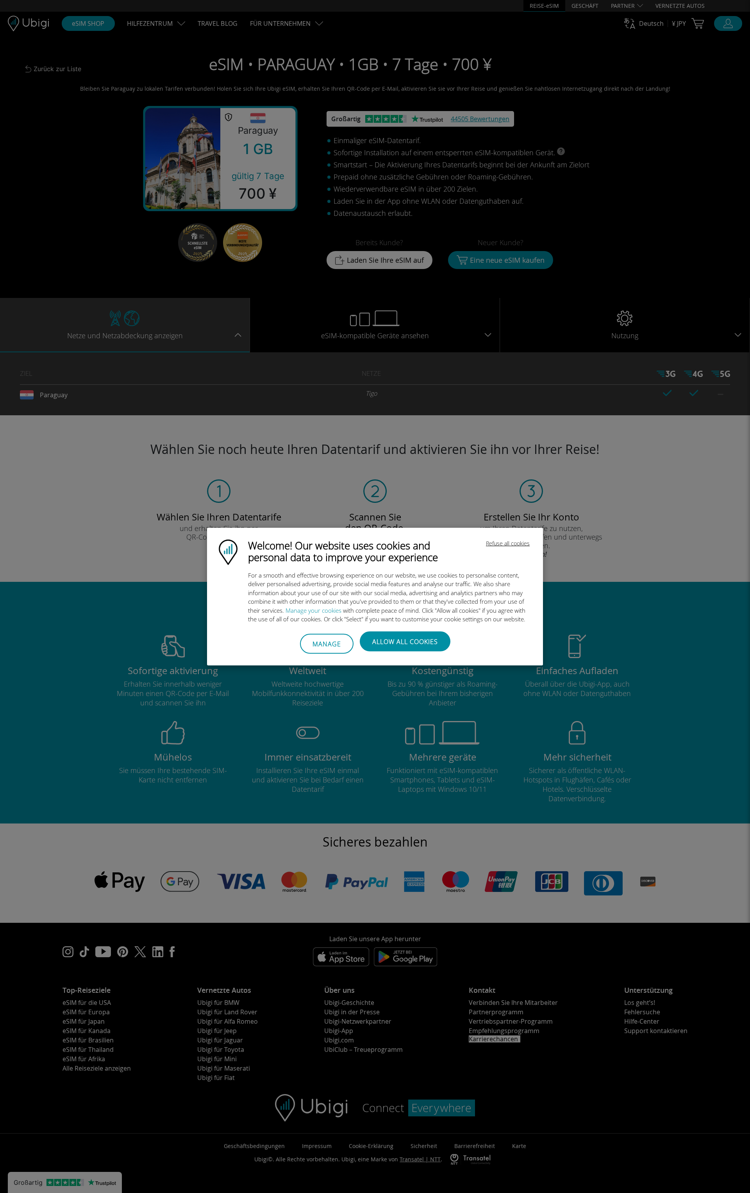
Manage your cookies (313, 610)
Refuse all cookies (508, 543)
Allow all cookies (405, 641)
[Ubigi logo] (228, 551)
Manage (326, 644)
